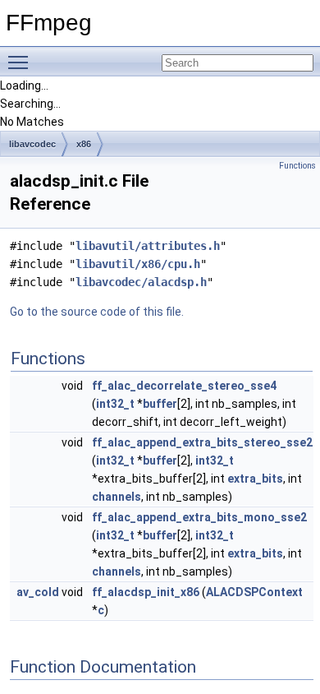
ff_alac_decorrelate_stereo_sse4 (184, 385)
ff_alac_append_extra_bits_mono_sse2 (199, 517)
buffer (160, 403)
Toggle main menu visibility (21, 61)
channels (116, 496)
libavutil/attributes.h (147, 245)
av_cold (37, 592)
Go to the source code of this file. (97, 311)
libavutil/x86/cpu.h (137, 264)
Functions (297, 165)
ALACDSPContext (254, 592)
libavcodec (32, 144)
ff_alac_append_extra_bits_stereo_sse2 (202, 442)
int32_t (115, 403)
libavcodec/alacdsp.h (141, 282)
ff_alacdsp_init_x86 (145, 592)
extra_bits (255, 478)
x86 (83, 144)
